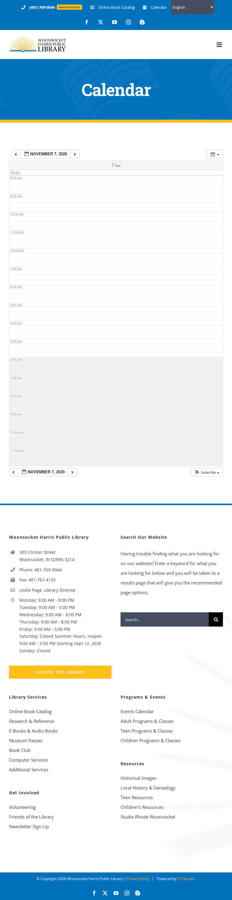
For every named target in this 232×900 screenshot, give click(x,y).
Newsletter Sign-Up (29, 826)
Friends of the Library (31, 817)
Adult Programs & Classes (147, 721)
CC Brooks (186, 878)
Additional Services (28, 769)
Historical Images (138, 778)
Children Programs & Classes (150, 740)
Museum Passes (25, 740)
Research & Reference (31, 721)
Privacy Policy (138, 878)
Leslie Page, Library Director (47, 590)
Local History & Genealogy (148, 788)
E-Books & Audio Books (33, 731)
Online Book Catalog (30, 711)
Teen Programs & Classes (147, 731)
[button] (206, 472)
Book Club (20, 750)
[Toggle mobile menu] (220, 44)
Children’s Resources (142, 807)
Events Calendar (137, 711)
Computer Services (28, 760)
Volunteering (22, 807)
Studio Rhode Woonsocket (148, 817)
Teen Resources (137, 797)
